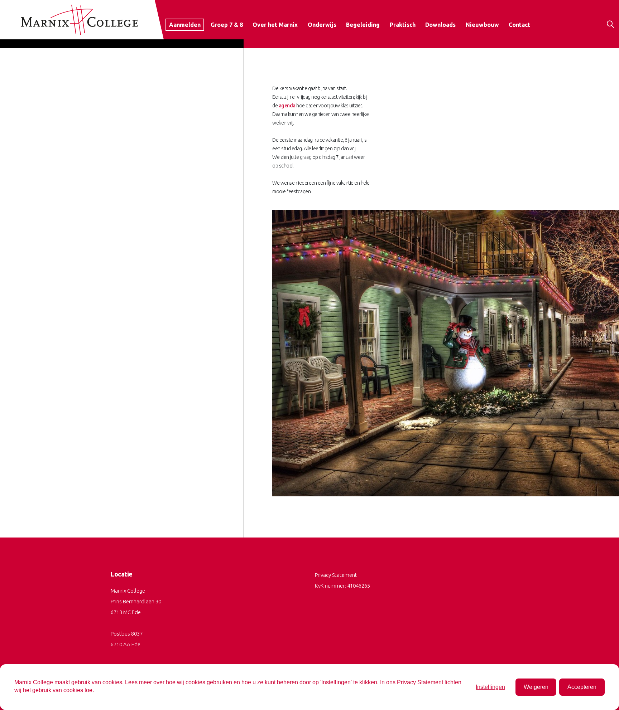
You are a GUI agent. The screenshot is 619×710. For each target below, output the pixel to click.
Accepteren (581, 687)
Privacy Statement (336, 575)
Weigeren (536, 687)
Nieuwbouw (482, 24)
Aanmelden (185, 24)
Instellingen (490, 687)
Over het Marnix (275, 24)
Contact (519, 24)
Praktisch (403, 24)
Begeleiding (363, 24)
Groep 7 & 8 (227, 24)
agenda (287, 105)
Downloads (440, 24)
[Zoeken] (612, 36)
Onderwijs (322, 24)
